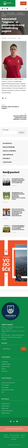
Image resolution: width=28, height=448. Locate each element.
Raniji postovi (11, 172)
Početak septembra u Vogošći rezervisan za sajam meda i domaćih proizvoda (18, 227)
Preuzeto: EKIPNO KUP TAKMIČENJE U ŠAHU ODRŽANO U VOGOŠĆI (19, 117)
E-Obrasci (5, 435)
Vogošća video (6, 406)
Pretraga (5, 130)
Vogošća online (6, 404)
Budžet (4, 369)
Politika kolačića (15, 437)
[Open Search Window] (25, 8)
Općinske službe (6, 364)
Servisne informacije (7, 411)
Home (3, 13)
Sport (13, 13)
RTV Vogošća (5, 385)
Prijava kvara (5, 408)
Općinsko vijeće (6, 366)
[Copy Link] (6, 98)
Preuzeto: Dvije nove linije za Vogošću (10, 106)
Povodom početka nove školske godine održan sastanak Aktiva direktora (18, 180)
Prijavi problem (9, 147)
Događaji (6, 158)
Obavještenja (8, 155)
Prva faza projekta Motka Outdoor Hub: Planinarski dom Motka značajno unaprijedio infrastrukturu (18, 212)
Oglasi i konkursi (9, 151)
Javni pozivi (7, 162)
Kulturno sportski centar (8, 383)
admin (19, 38)
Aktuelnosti (7, 143)
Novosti (9, 13)
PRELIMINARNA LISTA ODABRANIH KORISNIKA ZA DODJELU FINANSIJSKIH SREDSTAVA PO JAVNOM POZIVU (18, 196)
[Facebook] (3, 98)
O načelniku (5, 362)
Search (21, 132)
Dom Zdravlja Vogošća (8, 390)
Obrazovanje (5, 387)
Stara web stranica (14, 435)
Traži (23, 349)
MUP (3, 392)
